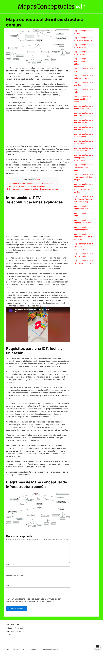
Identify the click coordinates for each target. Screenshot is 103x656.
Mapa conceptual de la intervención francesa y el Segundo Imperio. (83, 199)
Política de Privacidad (14, 628)
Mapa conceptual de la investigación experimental (83, 157)
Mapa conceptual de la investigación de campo (83, 167)
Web (7, 585)
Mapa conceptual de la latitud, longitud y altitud (83, 61)
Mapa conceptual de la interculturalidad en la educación (83, 237)
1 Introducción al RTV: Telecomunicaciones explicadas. (30, 184)
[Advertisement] (38, 128)
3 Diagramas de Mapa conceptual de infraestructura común (32, 189)
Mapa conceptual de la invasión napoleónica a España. (83, 177)
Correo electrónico (15, 575)
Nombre (10, 564)
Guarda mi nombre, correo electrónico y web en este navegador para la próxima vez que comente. (34, 600)
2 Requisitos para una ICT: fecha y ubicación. (26, 186)
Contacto (9, 635)
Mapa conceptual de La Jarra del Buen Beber (82, 99)
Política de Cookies (13, 631)
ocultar (37, 179)
